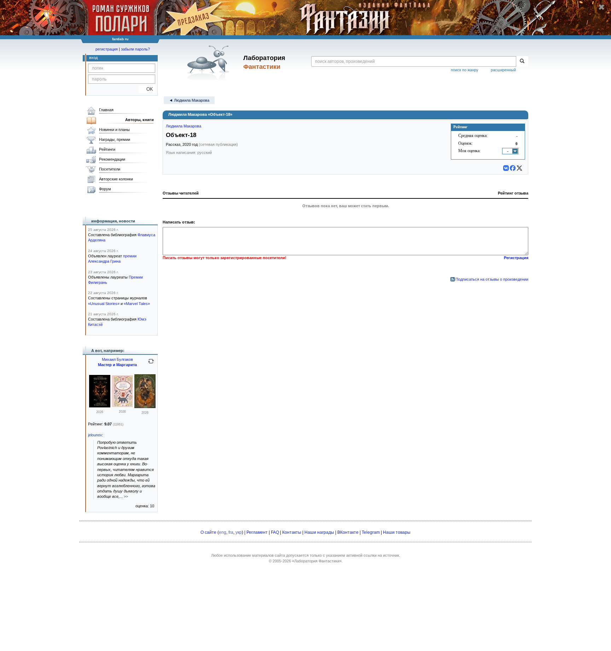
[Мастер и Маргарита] (99, 406)
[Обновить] (151, 364)
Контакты (291, 532)
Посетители (109, 169)
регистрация (106, 49)
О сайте (208, 532)
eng (222, 532)
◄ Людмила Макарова (189, 100)
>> (126, 496)
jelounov (95, 435)
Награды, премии (114, 139)
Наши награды (319, 532)
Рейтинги (107, 149)
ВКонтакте (348, 532)
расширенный (503, 70)
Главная (106, 110)
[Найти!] (522, 61)
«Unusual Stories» (104, 303)
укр (238, 532)
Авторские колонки (116, 179)
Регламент (257, 532)
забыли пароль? (135, 49)
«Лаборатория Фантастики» (317, 561)
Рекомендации (112, 159)
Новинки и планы (114, 129)
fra (230, 532)
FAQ (275, 532)
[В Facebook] (513, 168)
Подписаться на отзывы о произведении (491, 279)
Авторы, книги (139, 120)
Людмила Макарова (183, 126)
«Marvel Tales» (137, 303)
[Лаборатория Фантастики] (209, 62)
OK (147, 89)
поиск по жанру (464, 70)
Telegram (371, 532)
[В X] (519, 168)
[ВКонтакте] (506, 168)
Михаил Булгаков (117, 359)
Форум (105, 189)
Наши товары (397, 532)
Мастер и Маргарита (117, 365)
